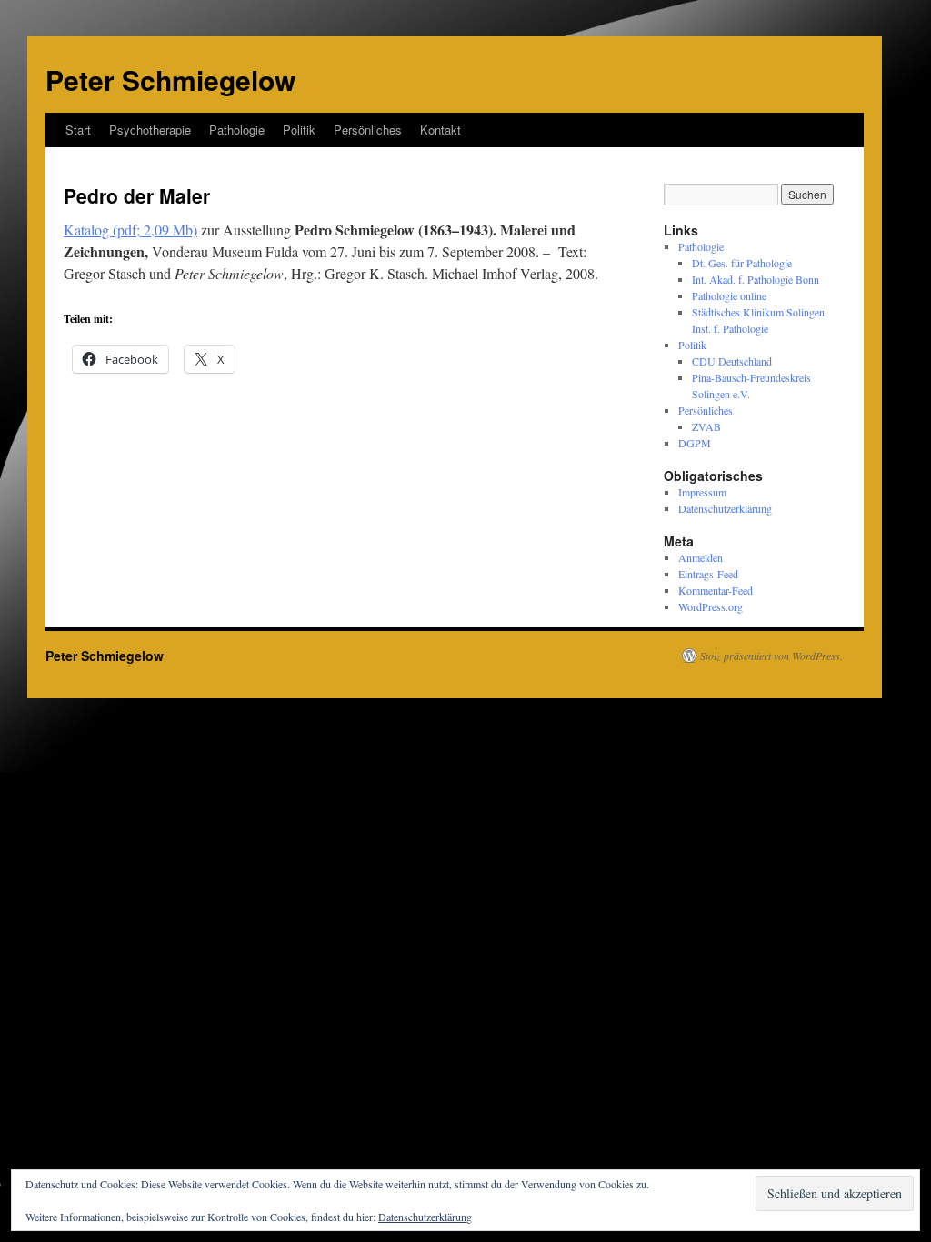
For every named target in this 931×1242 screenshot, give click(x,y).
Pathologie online (729, 295)
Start (78, 129)
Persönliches (368, 129)
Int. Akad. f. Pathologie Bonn (755, 279)
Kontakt (440, 129)
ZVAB (706, 426)
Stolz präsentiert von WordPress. (771, 655)
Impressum (702, 492)
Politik (299, 129)
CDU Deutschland (732, 361)
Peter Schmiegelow (170, 79)
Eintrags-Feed (708, 573)
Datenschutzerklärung (725, 508)
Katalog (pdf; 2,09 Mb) (130, 229)
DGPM (694, 443)
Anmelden (700, 557)
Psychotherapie (150, 129)
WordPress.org (710, 606)
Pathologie (237, 129)
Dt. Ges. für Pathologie (742, 262)
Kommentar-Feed (715, 590)
